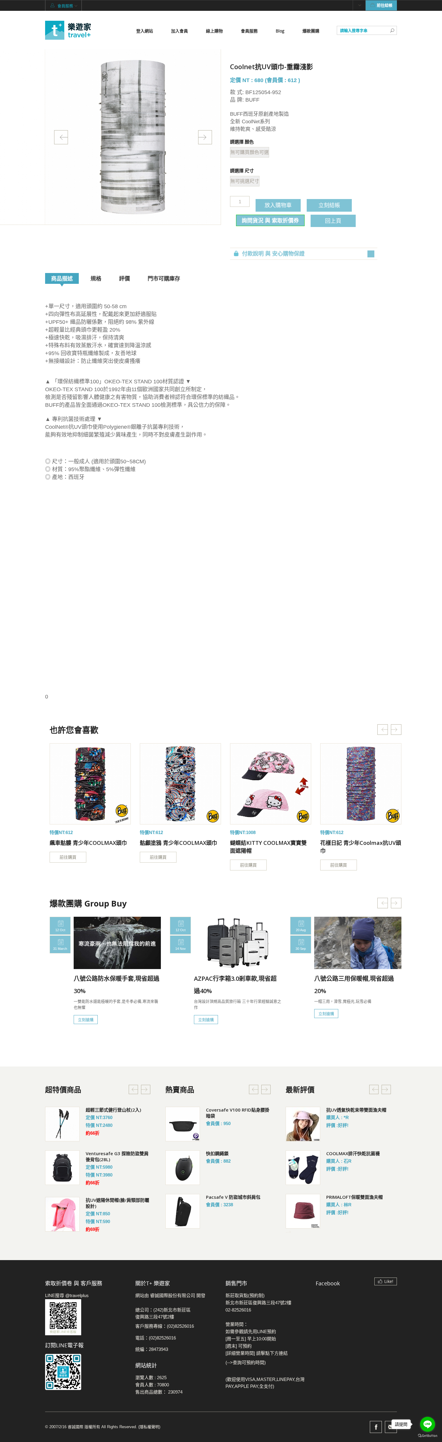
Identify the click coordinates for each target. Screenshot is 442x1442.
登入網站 (144, 31)
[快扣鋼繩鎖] (183, 1168)
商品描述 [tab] (62, 278)
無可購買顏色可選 (249, 152)
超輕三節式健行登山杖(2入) (113, 1110)
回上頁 (333, 220)
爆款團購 (310, 31)
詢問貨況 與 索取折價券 (270, 220)
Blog (280, 31)
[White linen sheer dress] (90, 784)
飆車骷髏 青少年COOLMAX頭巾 (88, 842)
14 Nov (180, 948)
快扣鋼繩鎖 (217, 1153)
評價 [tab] (124, 278)
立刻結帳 (329, 205)
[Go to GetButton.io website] (427, 1436)
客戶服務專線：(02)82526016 (164, 1326)
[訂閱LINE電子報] (85, 1372)
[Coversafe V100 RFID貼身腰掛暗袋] (183, 1124)
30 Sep (301, 948)
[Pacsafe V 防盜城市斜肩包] (183, 1211)
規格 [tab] (96, 278)
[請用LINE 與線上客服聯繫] (85, 1317)
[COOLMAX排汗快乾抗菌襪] (303, 1168)
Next (205, 137)
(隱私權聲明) (149, 1427)
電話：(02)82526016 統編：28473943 (155, 1343)
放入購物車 (278, 205)
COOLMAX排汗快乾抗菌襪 (353, 1153)
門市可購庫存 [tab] (164, 278)
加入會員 (179, 31)
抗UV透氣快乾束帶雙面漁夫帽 (356, 1110)
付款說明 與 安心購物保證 (273, 254)
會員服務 (249, 31)
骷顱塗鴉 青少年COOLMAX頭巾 (178, 842)
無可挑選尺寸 (244, 181)
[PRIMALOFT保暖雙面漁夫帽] (303, 1211)
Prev (61, 137)
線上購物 (214, 31)
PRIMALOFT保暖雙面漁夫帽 (354, 1197)
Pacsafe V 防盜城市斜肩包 (233, 1197)
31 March (60, 948)
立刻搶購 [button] (86, 1019)
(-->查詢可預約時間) (246, 1362)
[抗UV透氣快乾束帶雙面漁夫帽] (303, 1124)
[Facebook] (376, 1427)
